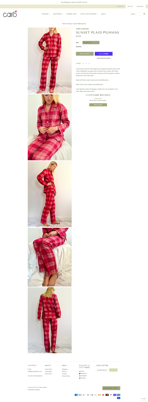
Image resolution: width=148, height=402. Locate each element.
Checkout (140, 6)
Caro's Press (48, 374)
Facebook (83, 373)
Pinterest (83, 378)
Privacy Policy (66, 376)
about (103, 14)
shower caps (71, 14)
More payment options (104, 58)
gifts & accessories (88, 14)
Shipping (64, 369)
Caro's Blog (48, 371)
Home (64, 24)
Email (82, 371)
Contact (64, 374)
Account (120, 6)
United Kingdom (110, 388)
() (130, 6)
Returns (64, 371)
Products (69, 24)
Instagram (83, 376)
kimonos (45, 14)
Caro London (82, 29)
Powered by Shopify (34, 390)
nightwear (57, 14)
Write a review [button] (98, 104)
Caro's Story (48, 369)
